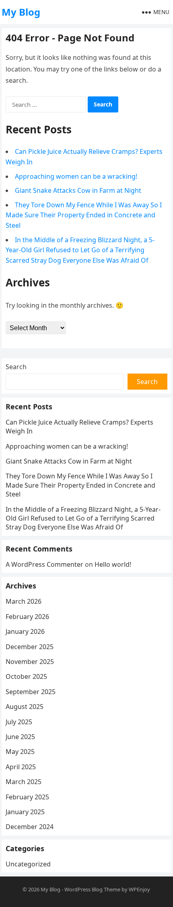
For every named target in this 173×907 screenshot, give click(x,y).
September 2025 (31, 691)
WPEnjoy (139, 889)
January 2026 (25, 631)
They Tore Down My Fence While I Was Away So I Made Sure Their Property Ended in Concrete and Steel (84, 215)
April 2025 (21, 766)
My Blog (21, 11)
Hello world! (113, 564)
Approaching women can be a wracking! (76, 176)
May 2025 (20, 751)
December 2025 (30, 646)
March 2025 (23, 781)
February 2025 (27, 797)
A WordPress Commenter (44, 564)
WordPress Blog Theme (92, 889)
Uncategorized (28, 864)
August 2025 (24, 706)
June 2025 (20, 736)
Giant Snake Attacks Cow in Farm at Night (78, 190)
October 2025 (26, 676)
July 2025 (19, 721)
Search (16, 366)
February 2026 (27, 616)
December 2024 (30, 826)
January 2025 (25, 811)
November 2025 (30, 661)
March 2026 (23, 601)
